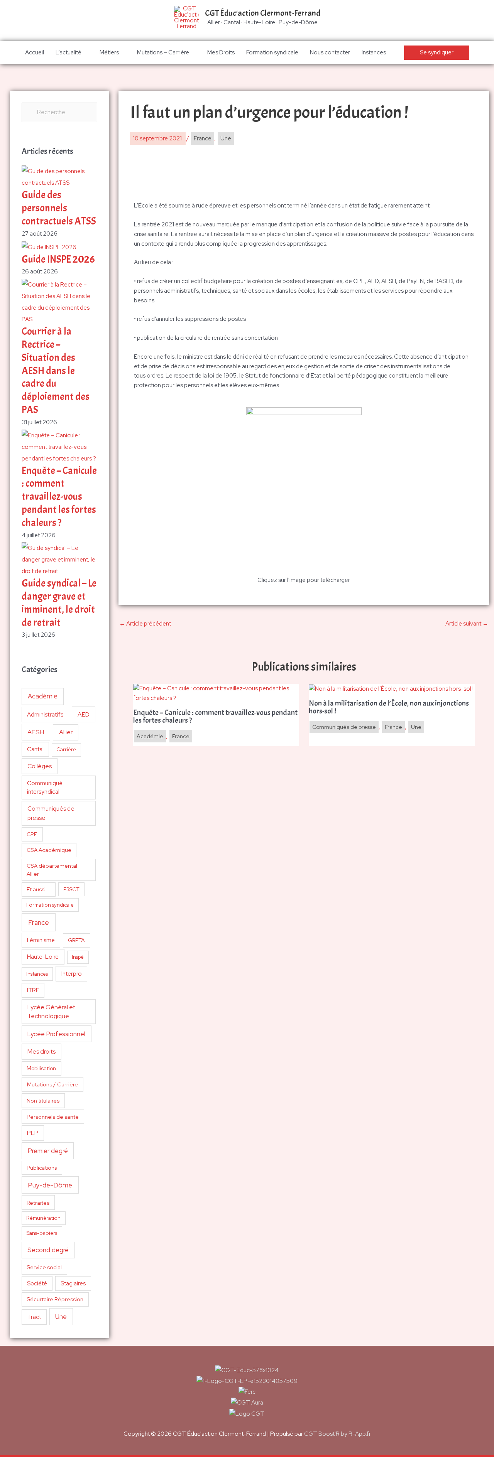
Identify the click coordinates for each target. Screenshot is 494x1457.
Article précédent (145, 623)
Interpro (71, 974)
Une (61, 1316)
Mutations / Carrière (52, 1084)
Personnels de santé (53, 1116)
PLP (32, 1133)
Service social (44, 1267)
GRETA (76, 940)
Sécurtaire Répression (55, 1299)
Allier (66, 732)
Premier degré (48, 1151)
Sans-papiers (42, 1232)
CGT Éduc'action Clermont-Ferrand (262, 13)
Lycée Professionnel (56, 1034)
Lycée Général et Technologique (51, 1011)
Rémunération (43, 1218)
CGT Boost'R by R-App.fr (337, 1434)
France (38, 922)
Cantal (35, 749)
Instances (374, 52)
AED (84, 714)
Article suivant (466, 623)
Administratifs (45, 714)
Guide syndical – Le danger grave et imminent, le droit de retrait (59, 603)
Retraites (38, 1202)
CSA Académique (49, 850)
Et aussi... (38, 889)
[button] (436, 53)
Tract (34, 1317)
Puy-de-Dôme (50, 1184)
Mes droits (41, 1051)
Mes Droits (221, 52)
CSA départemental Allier (52, 869)
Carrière (66, 749)
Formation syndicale (272, 52)
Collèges (39, 766)
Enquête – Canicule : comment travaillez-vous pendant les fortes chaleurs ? (59, 496)
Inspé (78, 957)
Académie (43, 696)
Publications (42, 1167)
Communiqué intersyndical (45, 787)
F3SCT (71, 889)
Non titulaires (43, 1100)
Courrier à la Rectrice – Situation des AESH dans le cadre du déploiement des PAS (56, 370)
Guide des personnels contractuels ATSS (59, 208)
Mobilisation (41, 1068)
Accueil (34, 52)
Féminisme (41, 940)
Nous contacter (330, 52)
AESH (35, 732)
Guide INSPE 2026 (58, 259)
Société (37, 1283)
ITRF (33, 990)
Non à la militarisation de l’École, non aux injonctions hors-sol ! (389, 707)
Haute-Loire (43, 957)
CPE (32, 834)
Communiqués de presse (50, 812)
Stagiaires (73, 1283)
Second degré (48, 1250)
